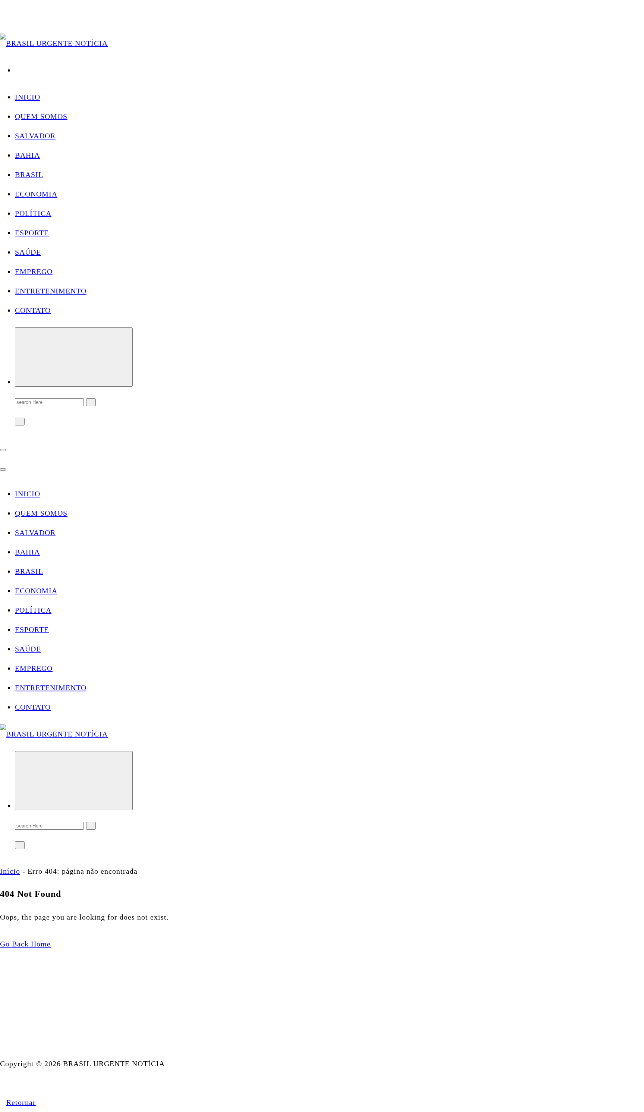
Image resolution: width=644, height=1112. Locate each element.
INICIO (27, 97)
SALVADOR (35, 136)
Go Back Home (25, 944)
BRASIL (29, 174)
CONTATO (33, 310)
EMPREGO (34, 271)
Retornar (21, 1102)
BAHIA (27, 155)
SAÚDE (28, 252)
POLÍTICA (33, 213)
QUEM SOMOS (41, 116)
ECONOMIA (36, 194)
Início (10, 871)
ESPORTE (32, 233)
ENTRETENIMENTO (50, 291)
